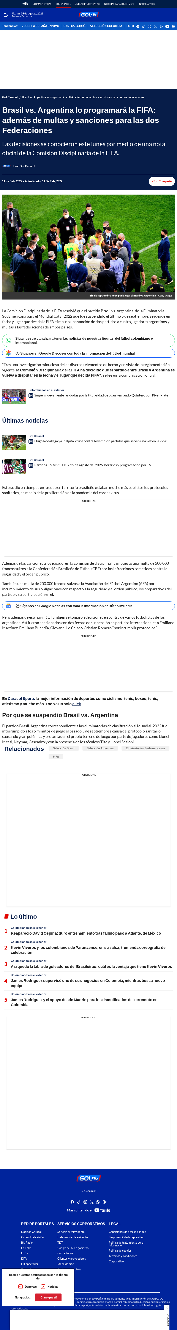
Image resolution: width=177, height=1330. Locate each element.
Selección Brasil (63, 748)
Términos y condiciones (123, 1256)
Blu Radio (27, 1242)
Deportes (31, 1286)
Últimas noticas (42, 4)
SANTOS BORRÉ (74, 26)
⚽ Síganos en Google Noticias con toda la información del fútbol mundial (74, 606)
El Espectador (29, 1264)
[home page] (25, 4)
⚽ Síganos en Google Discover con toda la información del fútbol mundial (75, 353)
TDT (60, 1242)
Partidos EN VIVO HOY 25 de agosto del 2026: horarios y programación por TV (92, 465)
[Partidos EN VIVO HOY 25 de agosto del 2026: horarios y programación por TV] (14, 466)
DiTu (24, 1258)
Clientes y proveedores (71, 1258)
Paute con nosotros (69, 1269)
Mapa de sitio (65, 1264)
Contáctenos (65, 1253)
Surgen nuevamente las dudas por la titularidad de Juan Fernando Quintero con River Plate (101, 395)
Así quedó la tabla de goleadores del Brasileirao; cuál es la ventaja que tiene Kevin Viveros (91, 966)
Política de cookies (120, 1250)
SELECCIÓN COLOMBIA (106, 26)
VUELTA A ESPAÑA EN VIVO (40, 26)
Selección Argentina (100, 748)
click (76, 703)
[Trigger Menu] (6, 14)
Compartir (165, 181)
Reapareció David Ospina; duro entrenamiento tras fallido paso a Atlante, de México (86, 933)
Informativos (147, 4)
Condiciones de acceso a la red (127, 1231)
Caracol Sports (21, 698)
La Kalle (26, 1247)
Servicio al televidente (71, 1231)
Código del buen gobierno (72, 1247)
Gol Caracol (63, 4)
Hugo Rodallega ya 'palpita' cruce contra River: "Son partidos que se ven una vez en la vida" (100, 441)
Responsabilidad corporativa (126, 1237)
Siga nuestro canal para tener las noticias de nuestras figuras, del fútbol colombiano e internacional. (84, 340)
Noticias (52, 1286)
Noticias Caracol (31, 1231)
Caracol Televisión (32, 1237)
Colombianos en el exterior (46, 390)
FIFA (56, 756)
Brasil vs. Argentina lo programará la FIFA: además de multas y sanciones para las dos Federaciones (83, 97)
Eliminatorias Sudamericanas (145, 748)
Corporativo (116, 1261)
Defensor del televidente (72, 1237)
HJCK (24, 1253)
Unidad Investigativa (87, 4)
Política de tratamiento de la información (126, 1244)
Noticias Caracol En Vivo (119, 4)
